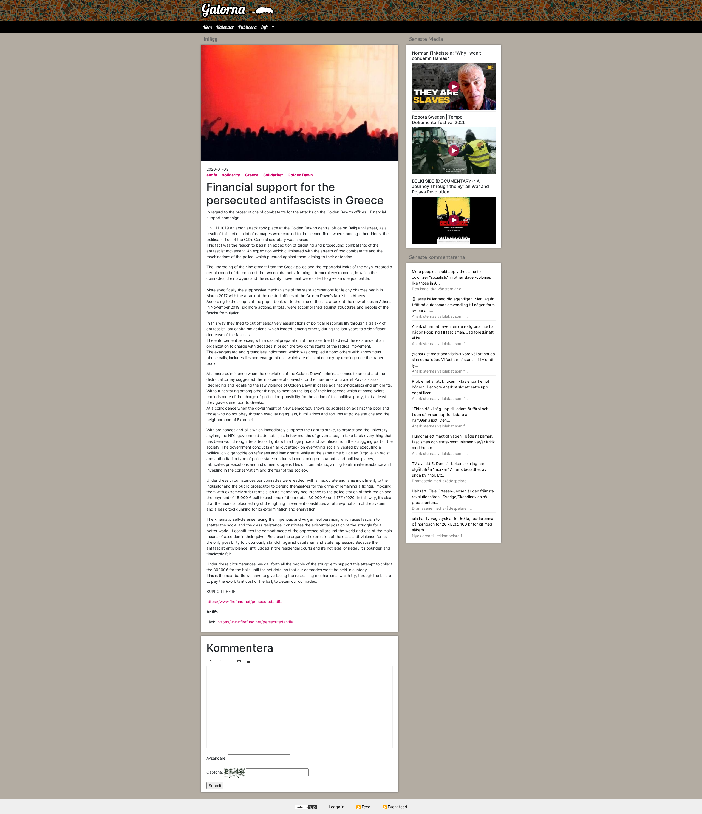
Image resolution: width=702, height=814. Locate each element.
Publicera (247, 27)
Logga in (336, 806)
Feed (365, 806)
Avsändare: (216, 758)
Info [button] (265, 27)
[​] (299, 707)
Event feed (397, 806)
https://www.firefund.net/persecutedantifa (244, 601)
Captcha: (214, 772)
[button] (211, 661)
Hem (207, 27)
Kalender (225, 27)
